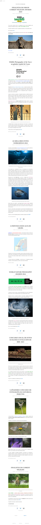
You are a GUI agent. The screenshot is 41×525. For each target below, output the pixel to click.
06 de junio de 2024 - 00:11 (20, 229)
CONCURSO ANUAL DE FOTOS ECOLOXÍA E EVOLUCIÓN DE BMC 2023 (20, 340)
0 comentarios (20, 57)
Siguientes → (25, 515)
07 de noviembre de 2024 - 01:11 (20, 13)
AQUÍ (13, 30)
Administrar (27, 523)
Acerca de (14, 523)
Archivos (20, 523)
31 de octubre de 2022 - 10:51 (20, 471)
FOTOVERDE (27, 13)
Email (23, 55)
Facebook (17, 55)
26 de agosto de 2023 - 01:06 (20, 343)
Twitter (20, 55)
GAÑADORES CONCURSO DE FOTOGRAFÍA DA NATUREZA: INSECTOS (20, 392)
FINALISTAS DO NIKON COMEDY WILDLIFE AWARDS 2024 (20, 10)
